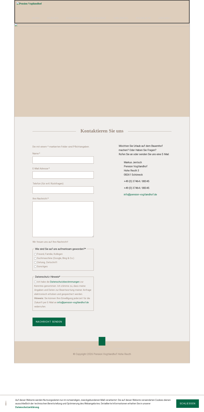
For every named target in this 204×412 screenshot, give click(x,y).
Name (38, 153)
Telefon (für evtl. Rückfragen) (48, 183)
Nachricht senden (49, 321)
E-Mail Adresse (41, 168)
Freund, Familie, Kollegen (50, 254)
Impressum (99, 348)
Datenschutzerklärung (27, 407)
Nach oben (102, 341)
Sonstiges (42, 266)
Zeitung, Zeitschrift (47, 262)
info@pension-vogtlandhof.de (73, 302)
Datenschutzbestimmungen (65, 281)
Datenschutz (121, 348)
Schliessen (188, 403)
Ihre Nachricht (41, 198)
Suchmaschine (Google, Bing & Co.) (55, 258)
